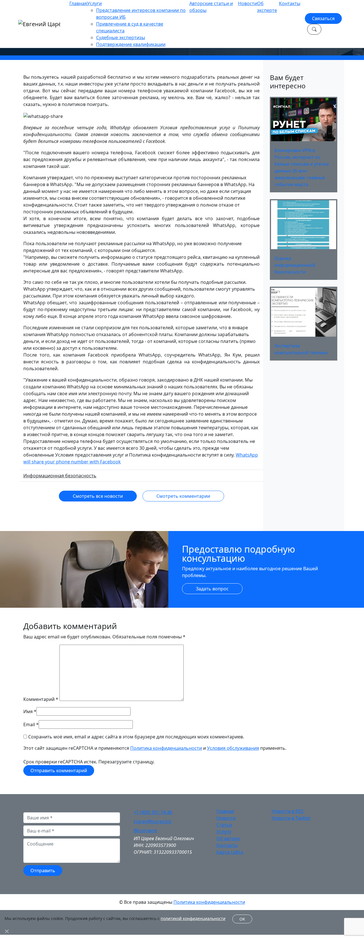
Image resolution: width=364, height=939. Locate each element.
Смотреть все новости (98, 496)
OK (242, 919)
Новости (247, 3)
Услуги (94, 3)
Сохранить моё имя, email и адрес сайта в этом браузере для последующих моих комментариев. (136, 737)
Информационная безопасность (59, 475)
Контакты (289, 3)
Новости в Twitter (291, 818)
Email (29, 724)
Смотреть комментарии (183, 496)
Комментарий (40, 699)
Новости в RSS (287, 811)
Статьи (224, 825)
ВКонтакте (145, 830)
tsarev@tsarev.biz (152, 821)
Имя (28, 711)
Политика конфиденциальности (166, 748)
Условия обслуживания (233, 748)
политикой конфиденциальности (193, 918)
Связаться (323, 18)
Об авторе (228, 838)
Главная (78, 3)
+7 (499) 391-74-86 (153, 812)
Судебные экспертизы (120, 37)
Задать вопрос (212, 589)
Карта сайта (229, 852)
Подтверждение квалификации (131, 44)
